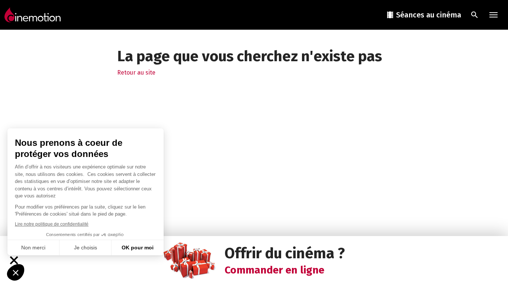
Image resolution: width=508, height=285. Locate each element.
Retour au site (136, 72)
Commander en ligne (274, 270)
